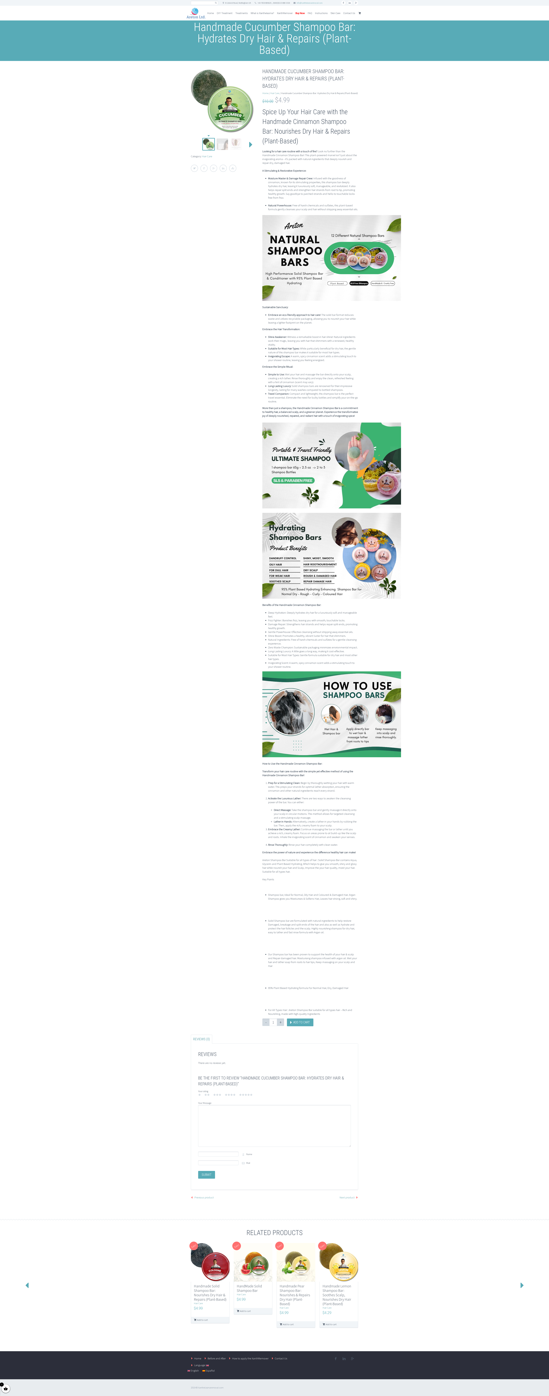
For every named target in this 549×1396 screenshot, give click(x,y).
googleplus (356, 3)
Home (210, 13)
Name (249, 1154)
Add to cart (301, 1022)
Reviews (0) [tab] (201, 1039)
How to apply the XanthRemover (250, 1358)
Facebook (204, 168)
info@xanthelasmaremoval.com (310, 3)
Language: (200, 1365)
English (194, 1370)
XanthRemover (285, 13)
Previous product (204, 1197)
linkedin (350, 3)
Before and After (217, 1358)
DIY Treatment (224, 13)
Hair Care (207, 156)
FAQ (310, 13)
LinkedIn (223, 168)
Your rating (203, 1091)
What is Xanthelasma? (262, 13)
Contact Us (349, 13)
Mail (248, 1162)
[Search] (216, 3)
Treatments (241, 13)
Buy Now (300, 13)
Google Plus (213, 168)
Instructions (321, 13)
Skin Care (335, 13)
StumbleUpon (232, 168)
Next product (347, 1197)
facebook (343, 3)
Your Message (204, 1103)
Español (210, 1370)
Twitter (194, 168)
